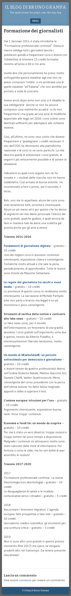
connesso (25, 580)
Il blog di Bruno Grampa (35, 7)
